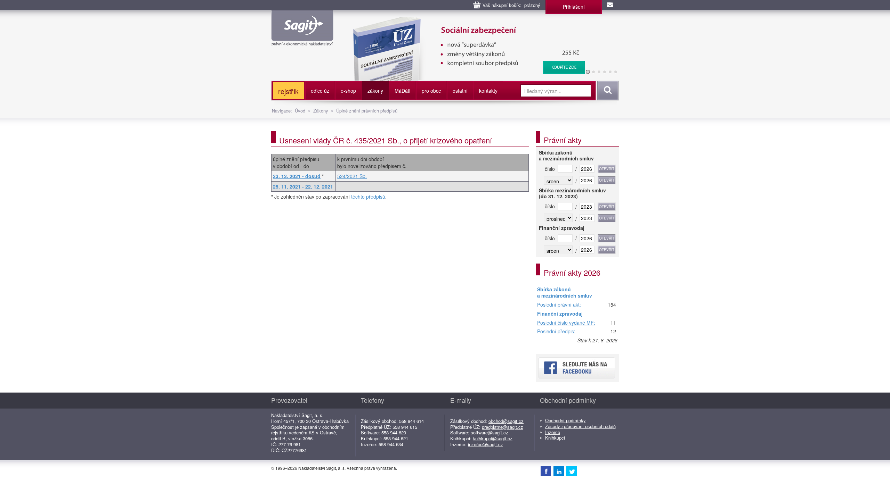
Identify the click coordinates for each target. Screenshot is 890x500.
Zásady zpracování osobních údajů (580, 426)
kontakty (488, 90)
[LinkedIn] (558, 471)
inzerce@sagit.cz (485, 444)
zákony (375, 90)
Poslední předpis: (556, 331)
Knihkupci (555, 437)
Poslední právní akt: (559, 305)
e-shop (348, 90)
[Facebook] (546, 471)
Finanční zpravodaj (560, 314)
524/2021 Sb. (352, 176)
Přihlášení (574, 6)
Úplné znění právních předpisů (366, 110)
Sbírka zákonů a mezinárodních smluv (564, 292)
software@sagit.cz (489, 432)
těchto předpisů (368, 196)
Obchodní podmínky (565, 420)
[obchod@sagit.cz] (610, 5)
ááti (402, 90)
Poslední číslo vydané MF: (566, 323)
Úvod (300, 110)
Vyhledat (606, 90)
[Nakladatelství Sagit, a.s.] (302, 40)
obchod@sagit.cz (506, 421)
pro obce (431, 90)
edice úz (320, 90)
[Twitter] (571, 471)
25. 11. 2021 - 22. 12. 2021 (303, 186)
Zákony (320, 110)
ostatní (460, 90)
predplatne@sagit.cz (502, 427)
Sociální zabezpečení (464, 20)
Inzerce (552, 432)
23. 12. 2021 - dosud (297, 176)
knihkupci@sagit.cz (492, 438)
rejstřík (288, 91)
